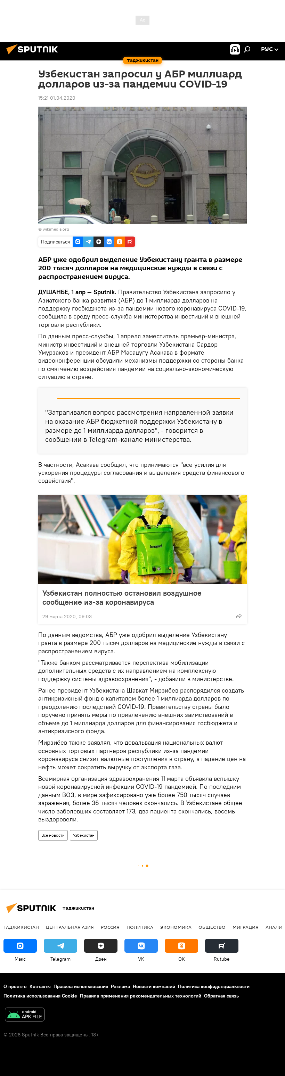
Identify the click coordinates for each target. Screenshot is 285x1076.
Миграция (246, 927)
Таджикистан (21, 927)
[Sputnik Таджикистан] (34, 55)
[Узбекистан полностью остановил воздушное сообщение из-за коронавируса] (142, 539)
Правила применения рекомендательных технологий (140, 996)
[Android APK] (24, 1015)
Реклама (120, 986)
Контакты (40, 986)
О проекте (15, 986)
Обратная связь (221, 996)
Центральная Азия (70, 927)
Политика (140, 927)
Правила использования (81, 986)
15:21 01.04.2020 (56, 98)
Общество (212, 927)
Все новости (53, 835)
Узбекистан (84, 835)
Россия (110, 927)
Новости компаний (154, 986)
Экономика (176, 927)
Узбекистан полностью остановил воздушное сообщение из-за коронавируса (122, 597)
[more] (239, 616)
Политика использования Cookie (40, 996)
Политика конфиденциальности (214, 986)
